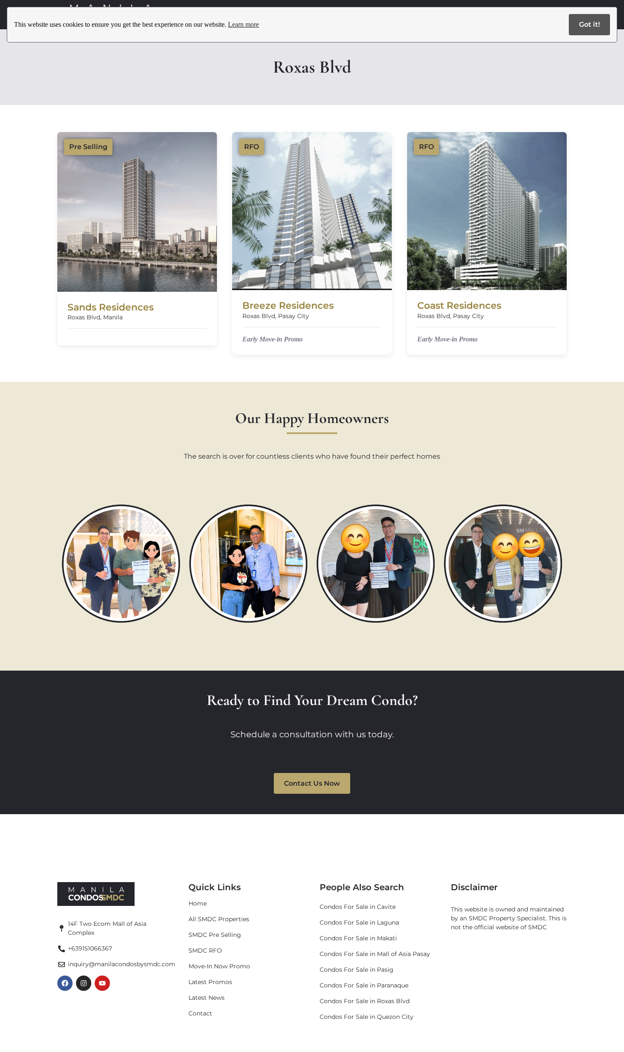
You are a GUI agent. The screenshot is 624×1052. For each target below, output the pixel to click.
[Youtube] (102, 983)
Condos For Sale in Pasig (357, 969)
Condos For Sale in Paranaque (364, 985)
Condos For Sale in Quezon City (366, 1017)
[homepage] (96, 894)
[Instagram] (83, 983)
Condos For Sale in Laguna (359, 922)
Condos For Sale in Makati (358, 938)
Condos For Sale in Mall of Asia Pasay (375, 954)
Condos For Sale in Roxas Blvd (365, 1001)
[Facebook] (65, 983)
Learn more (243, 24)
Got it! (589, 24)
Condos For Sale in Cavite (358, 907)
